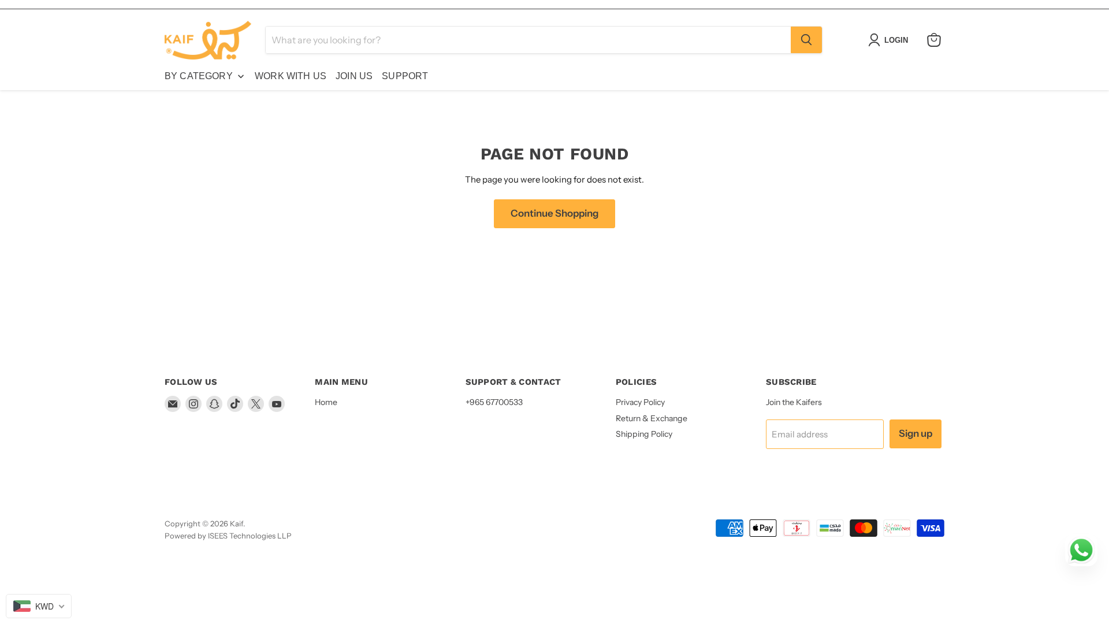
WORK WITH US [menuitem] (290, 76)
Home (326, 402)
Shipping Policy (644, 434)
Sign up (915, 433)
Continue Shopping (554, 213)
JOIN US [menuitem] (354, 76)
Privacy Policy (640, 402)
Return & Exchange (651, 418)
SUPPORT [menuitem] (405, 76)
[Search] (806, 40)
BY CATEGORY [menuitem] (199, 76)
